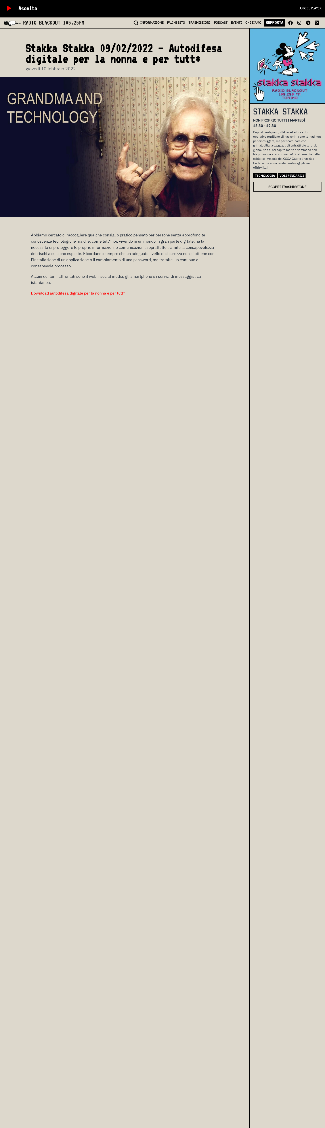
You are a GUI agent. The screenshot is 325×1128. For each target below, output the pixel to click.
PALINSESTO (176, 23)
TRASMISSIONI (199, 23)
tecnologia (265, 175)
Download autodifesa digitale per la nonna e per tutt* (78, 293)
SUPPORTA (274, 22)
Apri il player (310, 8)
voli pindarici (291, 175)
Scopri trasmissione (287, 187)
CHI (253, 23)
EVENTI (236, 23)
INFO (152, 23)
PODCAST (221, 23)
